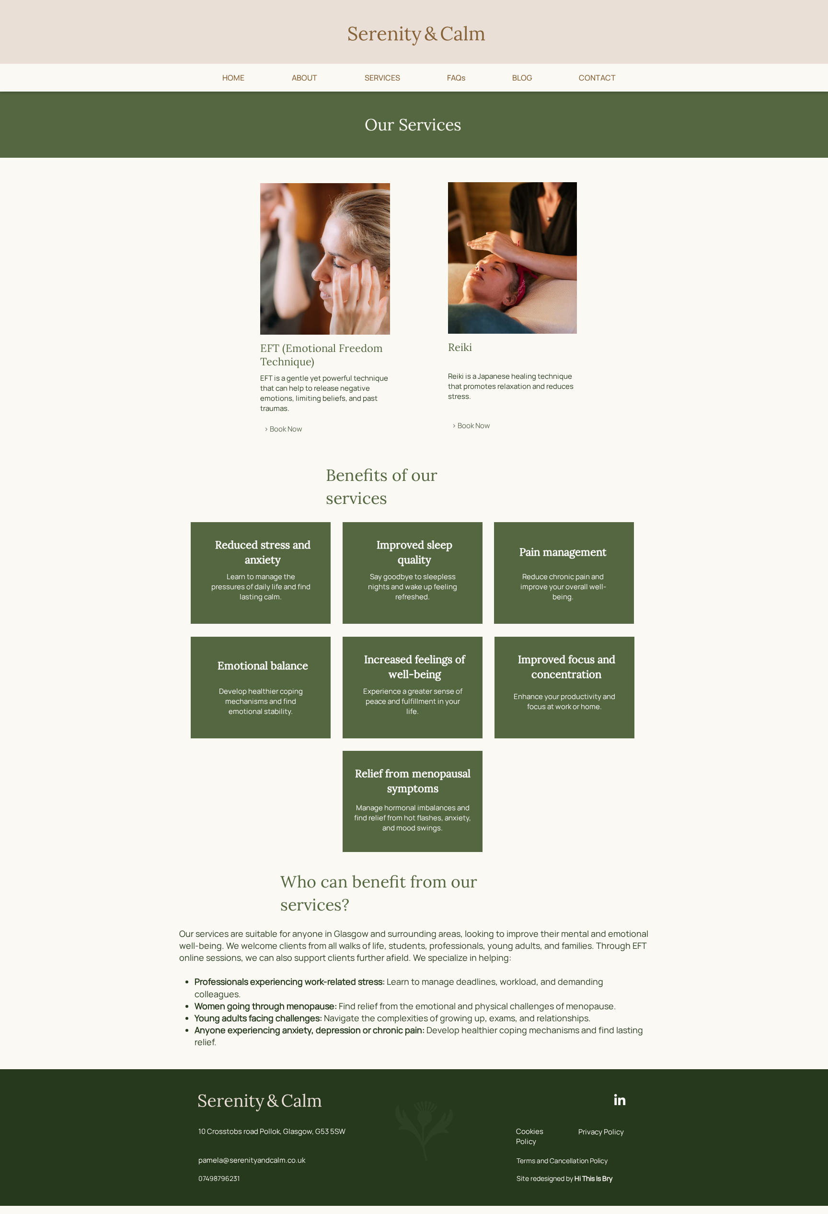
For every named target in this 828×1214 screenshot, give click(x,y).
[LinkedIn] (620, 1101)
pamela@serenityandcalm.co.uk (251, 1160)
